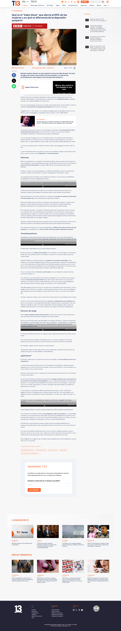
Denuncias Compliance (57, 616)
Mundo (99, 5)
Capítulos (34, 614)
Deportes (84, 5)
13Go (33, 617)
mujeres (63, 450)
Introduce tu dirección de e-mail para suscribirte (44, 481)
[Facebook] (79, 610)
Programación (35, 613)
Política (91, 5)
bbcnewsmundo (27, 450)
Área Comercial (55, 611)
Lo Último (25, 5)
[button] (108, 5)
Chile (63, 5)
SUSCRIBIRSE (34, 490)
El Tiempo (50, 5)
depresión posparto (30, 453)
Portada (34, 609)
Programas (34, 611)
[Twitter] (76, 610)
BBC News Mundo (18, 68)
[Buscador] (103, 2)
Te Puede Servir (73, 5)
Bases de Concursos (37, 616)
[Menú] (107, 2)
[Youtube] (82, 610)
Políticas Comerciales (57, 613)
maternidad (41, 450)
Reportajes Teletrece (37, 5)
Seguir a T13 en (68, 68)
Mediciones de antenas (57, 614)
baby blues (53, 450)
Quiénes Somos (56, 609)
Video (58, 5)
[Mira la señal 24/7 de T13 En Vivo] (85, 2)
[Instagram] (74, 610)
